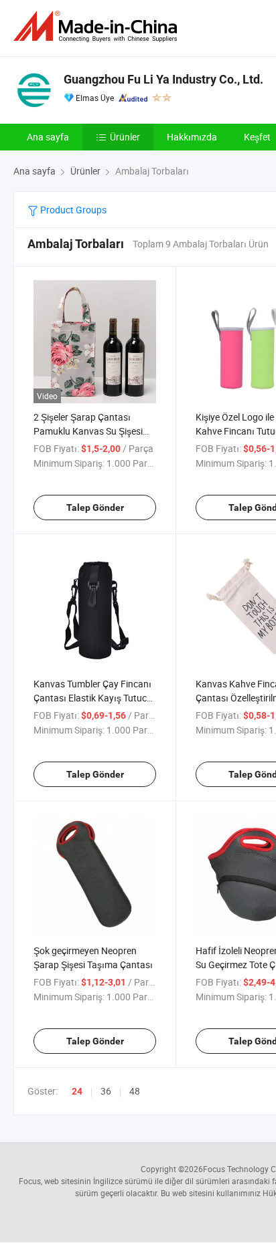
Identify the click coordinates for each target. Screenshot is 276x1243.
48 (134, 1091)
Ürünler (125, 136)
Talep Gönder (95, 507)
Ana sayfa (48, 136)
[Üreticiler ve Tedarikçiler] (97, 26)
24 (77, 1091)
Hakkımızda (192, 136)
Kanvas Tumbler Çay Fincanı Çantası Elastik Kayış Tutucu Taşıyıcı (92, 697)
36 (105, 1091)
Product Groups (72, 209)
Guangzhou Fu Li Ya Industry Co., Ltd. (163, 79)
